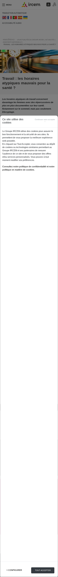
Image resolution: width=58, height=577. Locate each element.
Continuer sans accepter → (45, 120)
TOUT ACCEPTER (43, 570)
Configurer (15, 570)
